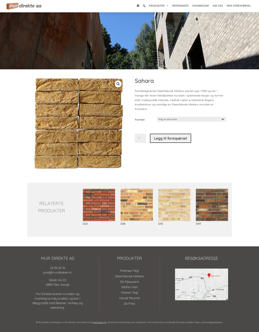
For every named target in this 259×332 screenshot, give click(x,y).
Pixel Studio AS (99, 322)
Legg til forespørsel (170, 138)
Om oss (218, 5)
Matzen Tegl (129, 292)
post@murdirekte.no (57, 272)
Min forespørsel (239, 5)
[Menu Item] (138, 5)
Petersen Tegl (129, 271)
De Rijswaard (129, 282)
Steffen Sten (129, 287)
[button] (144, 6)
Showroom (200, 5)
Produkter (157, 5)
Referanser (180, 5)
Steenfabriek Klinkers (129, 276)
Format (140, 119)
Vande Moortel (129, 298)
